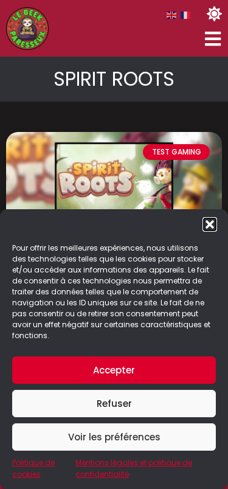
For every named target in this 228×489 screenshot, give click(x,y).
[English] (172, 15)
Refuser (114, 403)
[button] (210, 224)
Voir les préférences (114, 437)
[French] (186, 15)
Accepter (114, 370)
